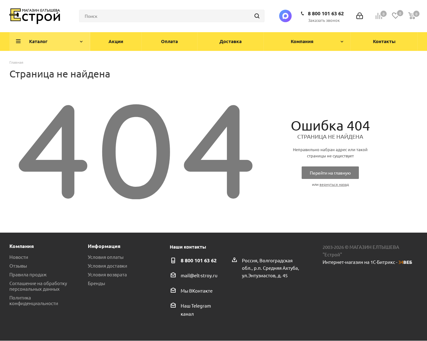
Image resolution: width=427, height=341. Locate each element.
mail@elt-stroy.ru (199, 276)
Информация (104, 246)
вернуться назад (334, 184)
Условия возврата (107, 274)
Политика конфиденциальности (33, 300)
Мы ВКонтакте (197, 291)
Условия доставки (107, 266)
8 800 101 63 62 (326, 13)
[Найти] (256, 16)
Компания (21, 246)
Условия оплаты (105, 257)
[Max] (285, 16)
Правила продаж (28, 274)
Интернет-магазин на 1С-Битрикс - (367, 262)
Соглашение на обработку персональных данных (38, 286)
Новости (18, 257)
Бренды (96, 283)
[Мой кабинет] (359, 16)
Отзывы (18, 266)
